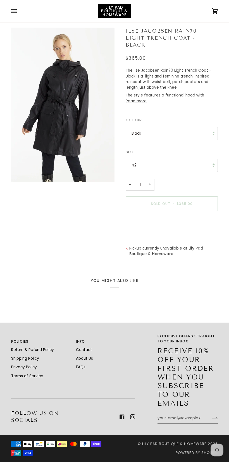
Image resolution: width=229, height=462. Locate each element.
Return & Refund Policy (32, 349)
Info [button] (80, 341)
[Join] (210, 418)
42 (134, 165)
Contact (84, 349)
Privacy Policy (24, 367)
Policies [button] (19, 341)
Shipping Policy (25, 358)
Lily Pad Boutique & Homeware (174, 443)
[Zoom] (63, 105)
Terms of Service (27, 376)
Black (136, 133)
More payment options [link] (147, 237)
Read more (136, 101)
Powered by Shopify (197, 452)
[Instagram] (132, 416)
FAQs (80, 367)
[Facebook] (122, 416)
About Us (84, 358)
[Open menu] (19, 11)
